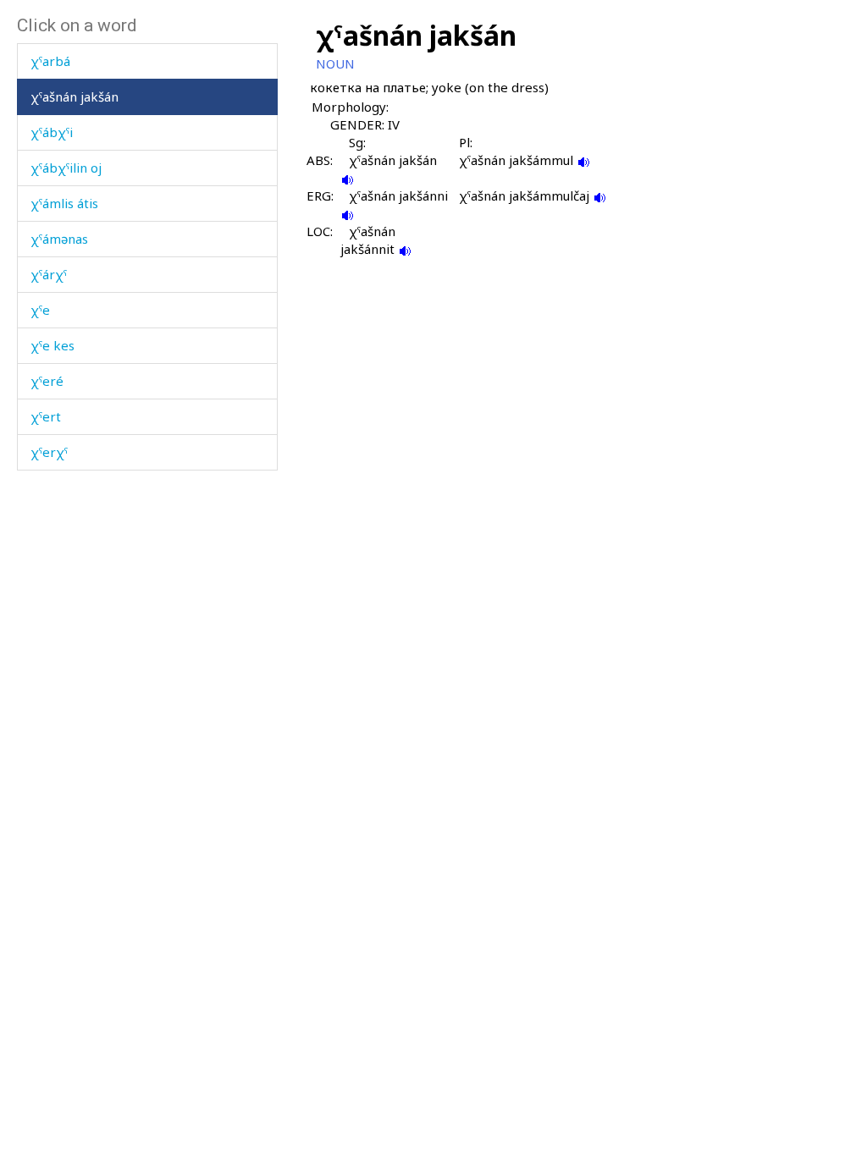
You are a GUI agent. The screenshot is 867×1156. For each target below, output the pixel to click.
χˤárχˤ (48, 274)
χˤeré (47, 380)
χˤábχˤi (51, 132)
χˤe (40, 309)
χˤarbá (50, 60)
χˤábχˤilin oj (66, 167)
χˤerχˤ (49, 451)
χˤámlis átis (64, 203)
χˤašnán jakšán (74, 96)
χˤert (45, 416)
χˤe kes (52, 345)
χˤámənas (59, 238)
